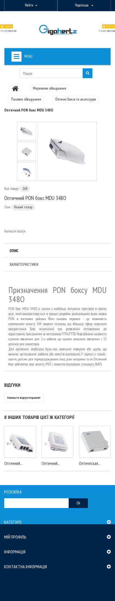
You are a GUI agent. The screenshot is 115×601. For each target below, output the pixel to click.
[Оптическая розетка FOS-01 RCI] (95, 442)
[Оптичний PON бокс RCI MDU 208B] (20, 442)
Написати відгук (14, 231)
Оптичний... (13, 463)
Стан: (7, 207)
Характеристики (23, 264)
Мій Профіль (15, 537)
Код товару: (11, 188)
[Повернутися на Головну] (15, 88)
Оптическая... (89, 463)
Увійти (29, 5)
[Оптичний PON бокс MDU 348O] (67, 152)
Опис (13, 250)
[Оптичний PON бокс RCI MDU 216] (57, 442)
